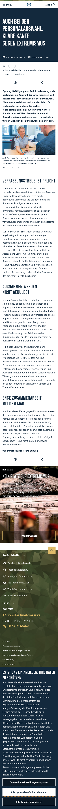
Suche (48, 4)
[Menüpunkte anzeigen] (12, 66)
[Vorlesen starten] (15, 82)
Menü (9, 4)
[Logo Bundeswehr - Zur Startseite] (29, 4)
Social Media (10, 555)
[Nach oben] (52, 550)
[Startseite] (4, 66)
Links (5, 603)
